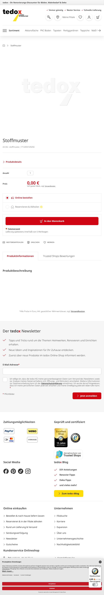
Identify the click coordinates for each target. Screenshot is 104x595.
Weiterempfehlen (14, 242)
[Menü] (99, 568)
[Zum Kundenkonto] (89, 17)
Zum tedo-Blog (70, 493)
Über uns (61, 532)
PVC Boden (45, 30)
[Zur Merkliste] (80, 17)
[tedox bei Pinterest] (13, 471)
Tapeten (57, 30)
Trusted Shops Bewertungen (59, 256)
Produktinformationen (20, 256)
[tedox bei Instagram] (28, 471)
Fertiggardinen (70, 30)
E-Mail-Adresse (11, 364)
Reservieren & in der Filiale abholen (24, 521)
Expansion (62, 527)
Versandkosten (50, 186)
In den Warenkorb (54, 221)
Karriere (61, 521)
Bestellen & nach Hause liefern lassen (25, 515)
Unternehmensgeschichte (70, 538)
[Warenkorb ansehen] (98, 17)
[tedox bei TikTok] (20, 471)
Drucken (35, 242)
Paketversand (14, 229)
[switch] (95, 584)
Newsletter (11, 538)
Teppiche (85, 30)
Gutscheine (12, 544)
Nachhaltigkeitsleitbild (68, 544)
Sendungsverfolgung (17, 532)
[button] (99, 30)
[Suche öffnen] (49, 17)
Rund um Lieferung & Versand (21, 527)
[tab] (52, 197)
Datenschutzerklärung (51, 383)
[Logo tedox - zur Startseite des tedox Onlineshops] (15, 15)
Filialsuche (62, 515)
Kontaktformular (66, 557)
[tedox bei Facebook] (6, 471)
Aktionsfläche (31, 30)
